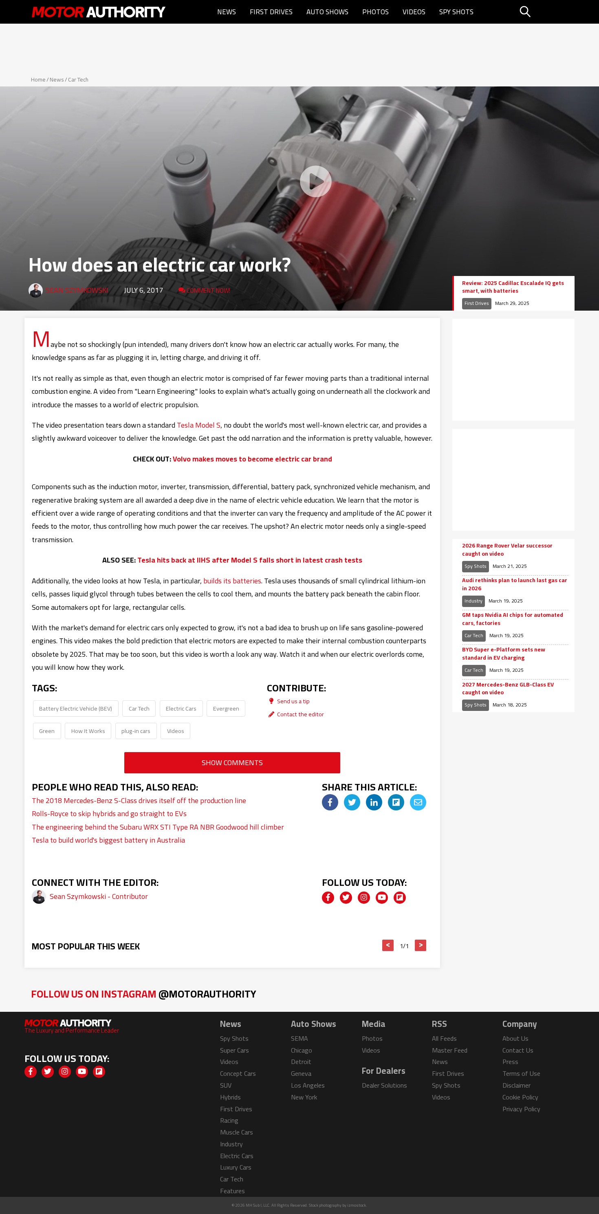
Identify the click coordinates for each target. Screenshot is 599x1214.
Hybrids (230, 1097)
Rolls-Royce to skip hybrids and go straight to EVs (109, 813)
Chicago (301, 1050)
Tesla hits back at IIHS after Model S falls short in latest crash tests (249, 560)
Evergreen (226, 708)
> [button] (420, 945)
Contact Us (517, 1050)
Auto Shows (327, 11)
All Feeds (444, 1038)
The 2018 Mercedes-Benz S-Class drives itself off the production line (139, 800)
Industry (473, 600)
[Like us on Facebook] (328, 898)
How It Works (88, 730)
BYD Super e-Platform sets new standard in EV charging (503, 654)
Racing (229, 1120)
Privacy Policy (521, 1109)
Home (38, 79)
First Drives (271, 11)
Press (510, 1061)
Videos (414, 11)
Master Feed (449, 1050)
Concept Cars (238, 1073)
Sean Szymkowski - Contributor (99, 896)
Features (232, 1191)
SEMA (299, 1038)
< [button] (388, 945)
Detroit (301, 1061)
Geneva (301, 1073)
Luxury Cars (235, 1167)
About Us (515, 1038)
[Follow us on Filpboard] (400, 898)
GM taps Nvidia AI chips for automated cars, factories (512, 619)
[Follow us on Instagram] (364, 898)
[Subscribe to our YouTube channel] (382, 898)
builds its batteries (232, 580)
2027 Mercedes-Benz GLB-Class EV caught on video (508, 689)
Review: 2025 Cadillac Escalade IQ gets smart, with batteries (513, 287)
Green (47, 730)
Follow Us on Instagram (143, 993)
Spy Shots (456, 11)
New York (304, 1097)
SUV (225, 1085)
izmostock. (357, 1205)
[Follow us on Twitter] (346, 898)
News (226, 11)
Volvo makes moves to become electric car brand (252, 459)
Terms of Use (521, 1073)
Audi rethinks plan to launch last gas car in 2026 (514, 584)
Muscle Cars (236, 1132)
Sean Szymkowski (77, 290)
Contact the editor (300, 714)
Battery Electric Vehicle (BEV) (75, 708)
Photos (375, 11)
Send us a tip (293, 700)
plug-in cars (135, 730)
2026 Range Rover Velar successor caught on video (507, 550)
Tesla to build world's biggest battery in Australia (108, 840)
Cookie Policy (520, 1097)
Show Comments (232, 762)
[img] (330, 802)
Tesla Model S (198, 425)
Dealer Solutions (384, 1085)
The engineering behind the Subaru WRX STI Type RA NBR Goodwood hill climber (158, 827)
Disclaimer (516, 1085)
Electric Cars (181, 708)
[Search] (546, 12)
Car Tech (78, 79)
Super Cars (234, 1050)
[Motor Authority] (99, 12)
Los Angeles (308, 1085)
